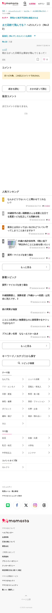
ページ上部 (26, 599)
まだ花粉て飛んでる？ (14, 25)
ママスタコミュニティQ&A (12, 495)
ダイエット (6, 408)
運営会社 (5, 546)
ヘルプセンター (7, 532)
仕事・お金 (32, 408)
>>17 (4, 49)
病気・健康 (6, 401)
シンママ (32, 452)
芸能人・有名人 (34, 386)
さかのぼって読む (38, 88)
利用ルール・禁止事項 (10, 491)
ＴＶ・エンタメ (8, 386)
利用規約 (5, 556)
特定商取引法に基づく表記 (11, 570)
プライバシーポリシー (10, 561)
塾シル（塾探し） (8, 589)
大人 (4, 423)
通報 (3, 59)
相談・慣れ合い (34, 416)
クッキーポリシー (8, 565)
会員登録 (32, 3)
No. (4, 41)
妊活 (4, 437)
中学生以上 (6, 452)
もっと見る (26, 267)
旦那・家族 (6, 393)
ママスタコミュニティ (10, 585)
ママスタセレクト (8, 580)
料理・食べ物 (33, 393)
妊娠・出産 (32, 437)
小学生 (31, 445)
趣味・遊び (6, 416)
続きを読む (14, 88)
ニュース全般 (33, 379)
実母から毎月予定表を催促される (24, 17)
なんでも (6, 379)
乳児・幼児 (6, 445)
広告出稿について (8, 541)
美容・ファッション (36, 401)
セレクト (6, 467)
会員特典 (5, 537)
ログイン (41, 3)
